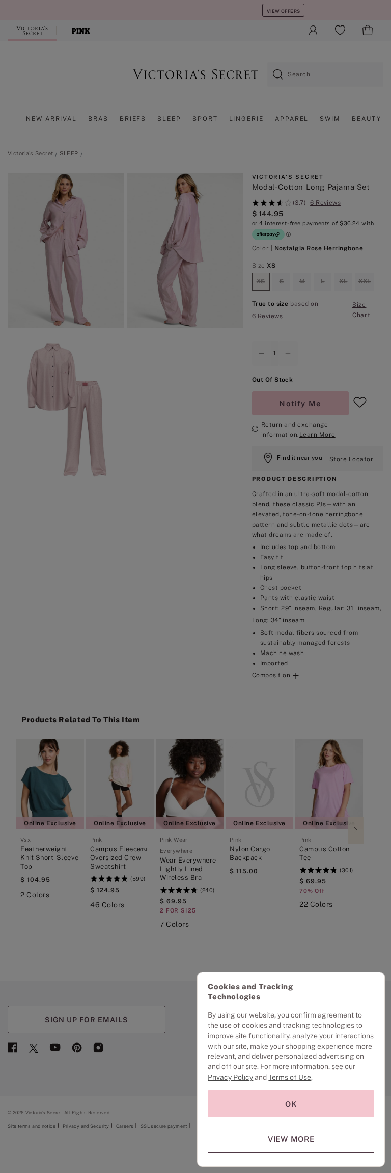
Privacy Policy (230, 1077)
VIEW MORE (291, 1139)
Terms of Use (289, 1077)
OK (291, 1104)
